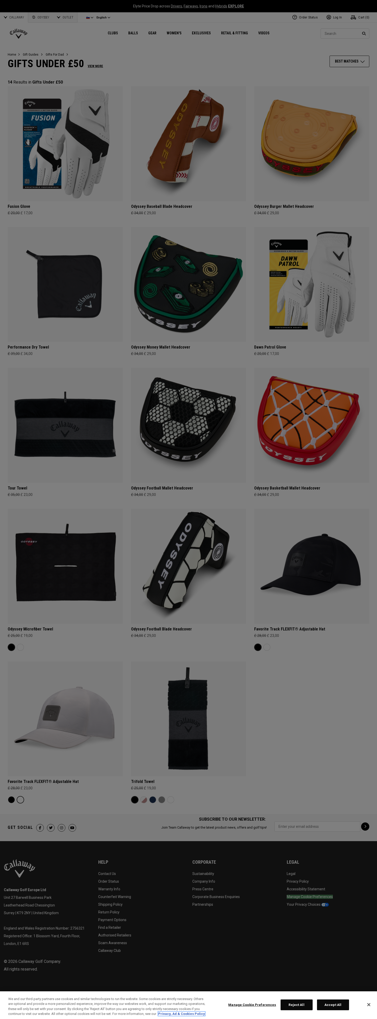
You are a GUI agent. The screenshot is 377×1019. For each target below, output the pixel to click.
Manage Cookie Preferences (252, 1005)
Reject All (296, 1005)
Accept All (332, 1005)
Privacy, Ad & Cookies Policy (181, 1014)
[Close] (368, 1004)
